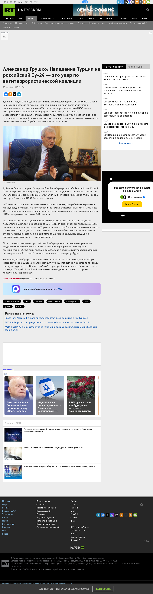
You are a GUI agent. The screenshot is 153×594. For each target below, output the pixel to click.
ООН (27, 301)
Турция (7, 306)
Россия (31, 18)
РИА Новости (54, 301)
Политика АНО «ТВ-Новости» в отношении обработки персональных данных (47, 569)
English (74, 501)
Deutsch (74, 504)
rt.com (30, 560)
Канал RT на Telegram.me (118, 2)
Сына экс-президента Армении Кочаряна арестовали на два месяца (126, 114)
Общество (37, 23)
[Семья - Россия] (95, 10)
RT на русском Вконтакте (122, 2)
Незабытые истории (117, 23)
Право (16, 27)
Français (74, 507)
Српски (74, 517)
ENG (6, 2)
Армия (71, 23)
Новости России (11, 301)
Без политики (106, 18)
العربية (20, 2)
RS (31, 2)
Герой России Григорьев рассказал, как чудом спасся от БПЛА (125, 78)
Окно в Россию (78, 536)
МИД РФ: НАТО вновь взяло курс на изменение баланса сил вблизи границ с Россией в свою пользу (51, 328)
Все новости (126, 142)
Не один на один (96, 23)
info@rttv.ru (15, 566)
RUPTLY (74, 533)
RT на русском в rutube (133, 2)
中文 (36, 2)
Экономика (67, 18)
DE (11, 2)
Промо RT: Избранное (46, 507)
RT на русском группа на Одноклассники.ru (137, 2)
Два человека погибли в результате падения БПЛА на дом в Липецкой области (123, 90)
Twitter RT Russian (126, 2)
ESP (26, 2)
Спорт (80, 18)
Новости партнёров (45, 523)
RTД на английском (80, 527)
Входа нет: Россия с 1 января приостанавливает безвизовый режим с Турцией (46, 317)
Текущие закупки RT (45, 517)
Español (74, 514)
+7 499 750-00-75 (115, 563)
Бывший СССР (47, 18)
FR (15, 2)
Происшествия (22, 23)
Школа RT (75, 540)
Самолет (39, 301)
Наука (91, 18)
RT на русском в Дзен (141, 2)
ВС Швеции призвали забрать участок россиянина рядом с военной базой (125, 136)
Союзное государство (55, 23)
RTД (85, 2)
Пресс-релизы (43, 501)
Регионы (81, 23)
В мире (19, 306)
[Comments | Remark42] (52, 354)
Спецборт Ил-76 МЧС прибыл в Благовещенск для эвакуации (120, 103)
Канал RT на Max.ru (129, 2)
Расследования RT (138, 23)
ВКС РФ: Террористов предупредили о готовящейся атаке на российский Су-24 (47, 322)
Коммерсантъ (72, 301)
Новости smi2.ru (8, 369)
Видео (144, 18)
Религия (6, 27)
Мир (21, 18)
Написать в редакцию (46, 520)
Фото (134, 18)
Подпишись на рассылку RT (148, 2)
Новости (10, 18)
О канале (40, 504)
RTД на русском (78, 530)
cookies (84, 588)
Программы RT (43, 510)
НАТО (86, 301)
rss (144, 2)
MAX (60, 288)
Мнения (123, 18)
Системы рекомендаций (47, 527)
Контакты (40, 514)
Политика (7, 23)
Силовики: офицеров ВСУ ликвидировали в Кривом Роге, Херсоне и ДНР (126, 125)
